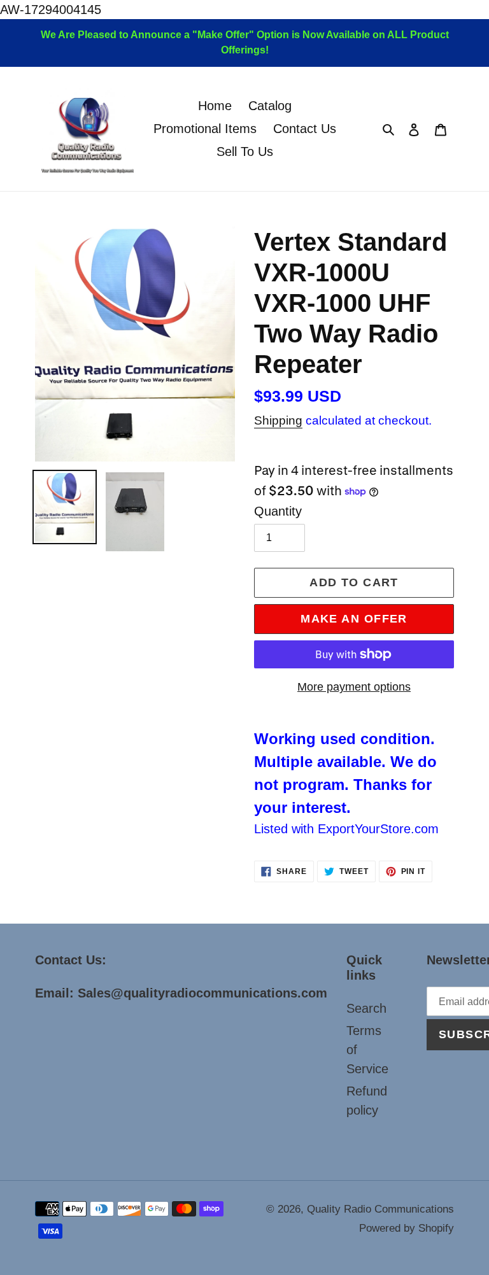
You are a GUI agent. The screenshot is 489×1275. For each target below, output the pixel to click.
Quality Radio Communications (380, 1209)
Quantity (278, 511)
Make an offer (354, 618)
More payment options (354, 686)
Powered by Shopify (406, 1228)
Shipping (278, 420)
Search (366, 1008)
